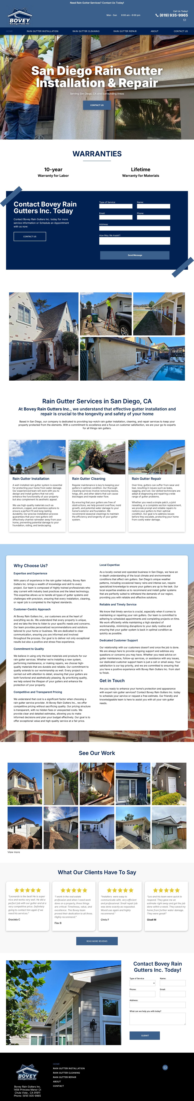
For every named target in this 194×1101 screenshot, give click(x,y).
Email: (102, 213)
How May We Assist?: (110, 235)
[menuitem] (16, 31)
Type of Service (137, 978)
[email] (184, 20)
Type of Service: (107, 202)
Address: (103, 224)
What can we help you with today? (145, 1011)
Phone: (140, 213)
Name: (140, 202)
